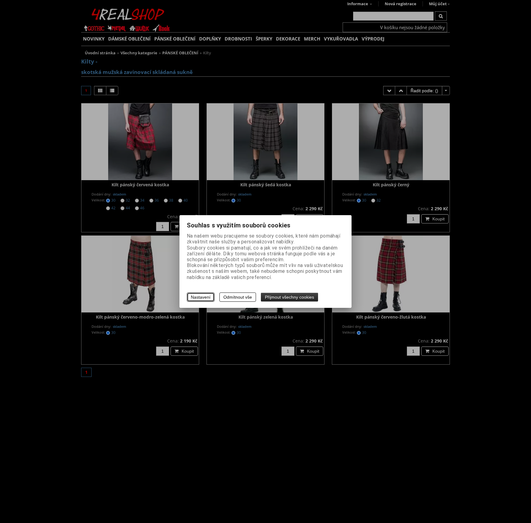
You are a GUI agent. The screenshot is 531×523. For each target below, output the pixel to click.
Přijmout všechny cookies (289, 297)
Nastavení (200, 297)
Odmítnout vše (237, 297)
